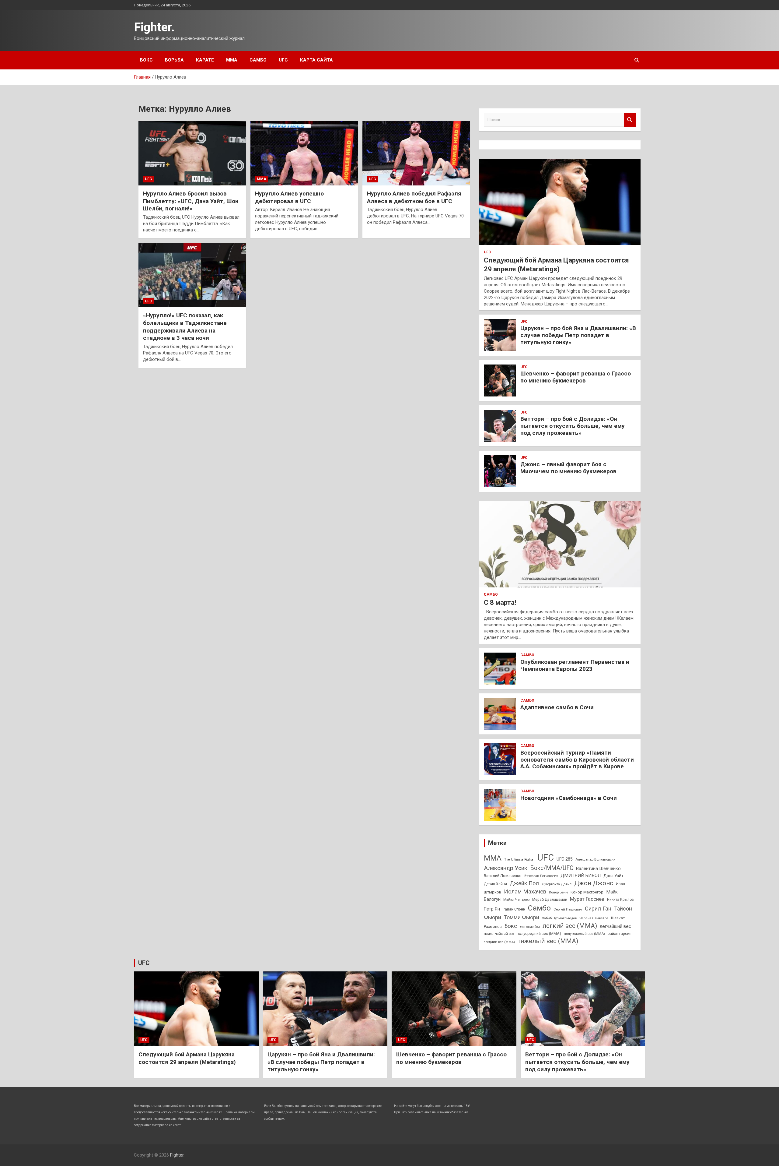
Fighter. (154, 27)
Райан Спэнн (514, 909)
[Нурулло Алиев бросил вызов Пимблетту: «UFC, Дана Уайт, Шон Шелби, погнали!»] (192, 153)
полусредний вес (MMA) (539, 933)
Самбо (258, 60)
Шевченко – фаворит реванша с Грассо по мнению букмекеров (575, 377)
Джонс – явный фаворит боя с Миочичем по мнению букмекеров (568, 468)
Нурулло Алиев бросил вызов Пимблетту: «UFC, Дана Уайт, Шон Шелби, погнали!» (191, 201)
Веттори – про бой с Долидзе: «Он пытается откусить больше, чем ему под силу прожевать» (572, 425)
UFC (283, 60)
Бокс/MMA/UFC (551, 868)
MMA (492, 858)
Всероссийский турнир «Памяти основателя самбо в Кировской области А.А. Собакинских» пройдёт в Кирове (577, 759)
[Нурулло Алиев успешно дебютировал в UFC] (304, 153)
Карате (205, 60)
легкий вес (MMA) (570, 925)
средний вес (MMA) (499, 942)
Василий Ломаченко (503, 875)
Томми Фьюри (521, 917)
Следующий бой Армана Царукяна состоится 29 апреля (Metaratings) (187, 1058)
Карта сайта (316, 60)
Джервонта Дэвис (556, 884)
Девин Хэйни (495, 884)
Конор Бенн (558, 892)
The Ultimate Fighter (519, 859)
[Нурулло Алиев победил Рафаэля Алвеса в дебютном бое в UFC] (416, 153)
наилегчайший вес (499, 934)
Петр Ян (492, 909)
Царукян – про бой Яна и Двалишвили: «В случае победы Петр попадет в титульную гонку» (578, 335)
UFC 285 (565, 859)
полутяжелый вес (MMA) (584, 934)
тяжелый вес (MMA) (548, 941)
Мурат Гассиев (587, 899)
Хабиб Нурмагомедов (559, 918)
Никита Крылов (620, 899)
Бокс (146, 60)
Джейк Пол (524, 883)
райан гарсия (619, 934)
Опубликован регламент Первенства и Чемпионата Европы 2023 (574, 665)
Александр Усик (505, 868)
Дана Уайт (613, 875)
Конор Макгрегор (587, 892)
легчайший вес (615, 926)
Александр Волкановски (595, 859)
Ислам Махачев (525, 891)
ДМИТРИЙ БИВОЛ (581, 875)
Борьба (174, 60)
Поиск (630, 120)
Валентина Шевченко (598, 868)
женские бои (530, 927)
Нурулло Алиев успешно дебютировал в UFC (289, 197)
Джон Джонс (593, 883)
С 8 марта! (500, 602)
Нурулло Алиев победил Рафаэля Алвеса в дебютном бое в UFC (414, 197)
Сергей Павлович (568, 909)
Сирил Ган (598, 908)
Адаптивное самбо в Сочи (557, 707)
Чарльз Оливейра (593, 918)
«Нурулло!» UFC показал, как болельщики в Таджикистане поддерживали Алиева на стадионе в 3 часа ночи (185, 326)
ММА (231, 60)
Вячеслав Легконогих (541, 876)
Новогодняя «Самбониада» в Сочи (568, 797)
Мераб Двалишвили (549, 899)
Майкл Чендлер (516, 899)
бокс (511, 926)
